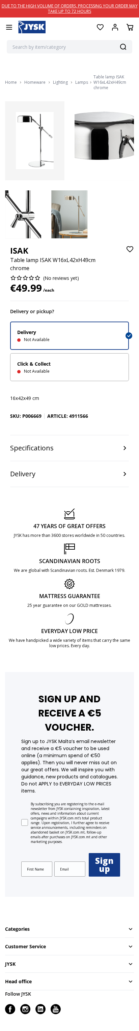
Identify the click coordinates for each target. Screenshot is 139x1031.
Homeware (35, 82)
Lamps (81, 82)
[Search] (123, 46)
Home (11, 82)
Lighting (60, 82)
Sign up (104, 864)
